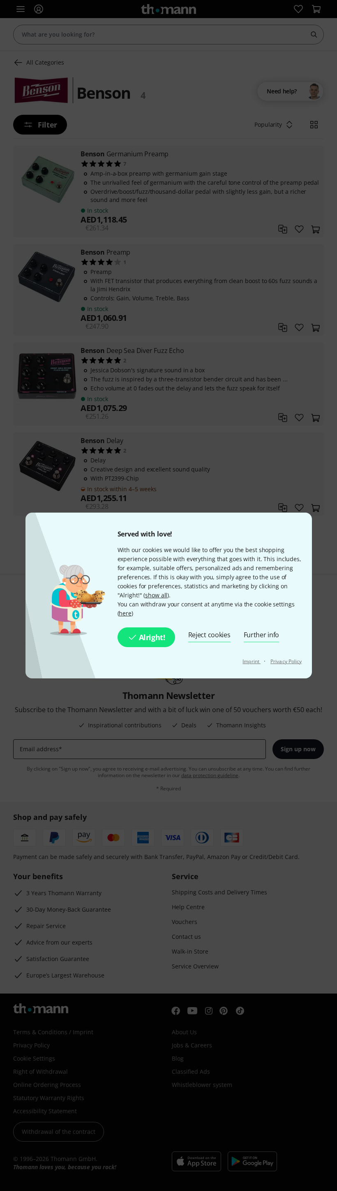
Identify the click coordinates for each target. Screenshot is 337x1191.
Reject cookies (209, 634)
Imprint (251, 661)
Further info (261, 634)
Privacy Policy (286, 661)
